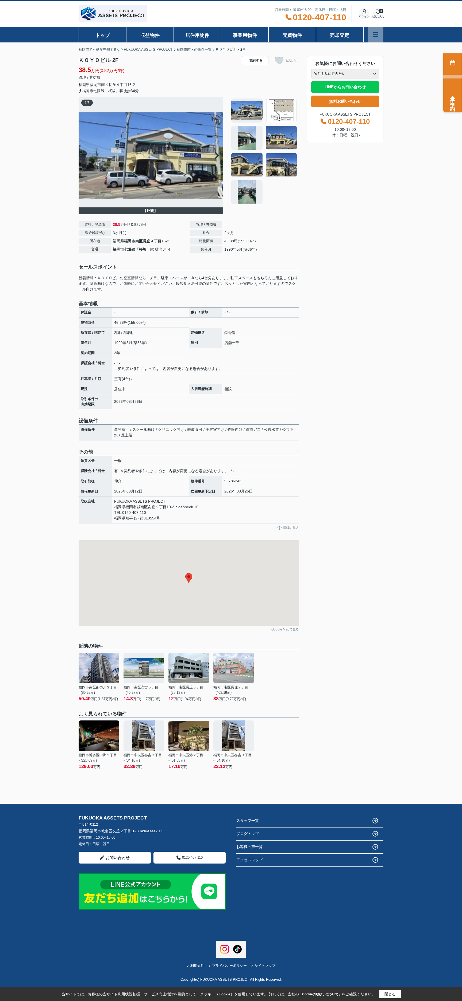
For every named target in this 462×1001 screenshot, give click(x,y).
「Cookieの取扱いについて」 (320, 994)
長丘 (112, 84)
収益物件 (150, 35)
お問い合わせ (118, 857)
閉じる (390, 994)
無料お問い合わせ (345, 101)
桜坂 (143, 249)
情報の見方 (291, 528)
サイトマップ (265, 966)
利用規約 (197, 966)
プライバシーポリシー (229, 966)
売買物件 (292, 35)
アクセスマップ (249, 860)
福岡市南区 (99, 84)
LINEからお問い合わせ (345, 87)
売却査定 (339, 35)
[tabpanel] (264, 151)
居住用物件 (197, 35)
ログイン (364, 16)
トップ (102, 35)
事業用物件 (245, 35)
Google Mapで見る (285, 629)
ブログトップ (247, 833)
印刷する (256, 60)
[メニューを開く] (375, 34)
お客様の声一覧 (249, 847)
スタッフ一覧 (247, 820)
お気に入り (292, 60)
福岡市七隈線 (124, 249)
